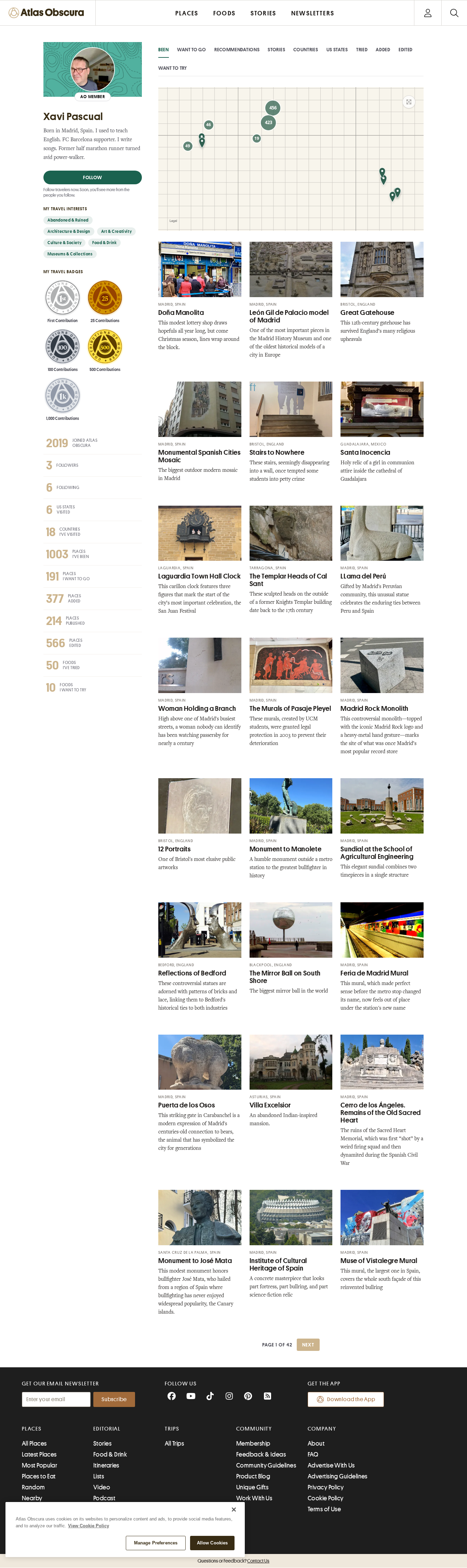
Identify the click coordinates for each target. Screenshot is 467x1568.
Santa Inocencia (365, 452)
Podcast (104, 1498)
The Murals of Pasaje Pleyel (290, 708)
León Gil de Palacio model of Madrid (289, 316)
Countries (305, 49)
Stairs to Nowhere (277, 452)
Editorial (107, 1429)
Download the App (351, 1399)
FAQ (313, 1454)
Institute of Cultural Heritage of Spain (278, 1264)
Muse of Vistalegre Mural (379, 1260)
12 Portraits (174, 849)
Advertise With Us (331, 1465)
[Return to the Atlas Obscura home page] (48, 13)
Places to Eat (39, 1476)
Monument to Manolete (286, 849)
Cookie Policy (326, 1498)
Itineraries (106, 1465)
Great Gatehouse (367, 312)
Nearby (32, 1498)
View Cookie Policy (88, 1525)
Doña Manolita (181, 312)
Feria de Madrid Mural (374, 973)
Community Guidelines (266, 1465)
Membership (253, 1443)
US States (337, 49)
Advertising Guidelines (338, 1476)
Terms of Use (324, 1509)
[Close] (233, 1509)
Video (101, 1487)
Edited (406, 49)
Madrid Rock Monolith (375, 708)
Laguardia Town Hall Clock (199, 576)
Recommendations (237, 49)
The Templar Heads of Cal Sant (288, 580)
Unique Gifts (252, 1487)
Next (308, 1344)
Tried (362, 49)
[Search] (454, 13)
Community (254, 1429)
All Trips (174, 1443)
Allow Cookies (212, 1542)
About (316, 1443)
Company (322, 1429)
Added (383, 49)
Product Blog (253, 1476)
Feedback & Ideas (261, 1454)
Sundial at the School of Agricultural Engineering (377, 853)
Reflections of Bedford (192, 973)
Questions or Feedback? (233, 1560)
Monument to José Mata (195, 1260)
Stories (276, 49)
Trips (172, 1429)
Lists (98, 1476)
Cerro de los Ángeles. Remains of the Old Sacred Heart (381, 1113)
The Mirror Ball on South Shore (285, 977)
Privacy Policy (326, 1487)
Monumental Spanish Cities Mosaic (199, 456)
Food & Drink (110, 1454)
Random (33, 1487)
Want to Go (191, 49)
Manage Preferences (155, 1542)
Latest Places (39, 1454)
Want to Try (172, 68)
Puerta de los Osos (186, 1105)
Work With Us (254, 1498)
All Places (34, 1443)
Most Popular (39, 1465)
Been (163, 49)
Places (32, 1429)
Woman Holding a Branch (197, 708)
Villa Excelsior (270, 1105)
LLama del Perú (363, 576)
